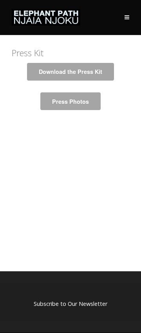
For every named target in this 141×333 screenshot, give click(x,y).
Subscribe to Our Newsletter (70, 303)
